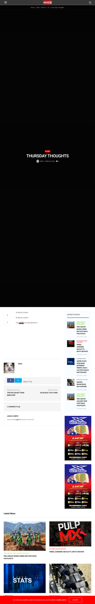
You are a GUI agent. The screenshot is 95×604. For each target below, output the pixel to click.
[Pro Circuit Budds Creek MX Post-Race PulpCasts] (70, 324)
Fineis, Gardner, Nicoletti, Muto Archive (66, 552)
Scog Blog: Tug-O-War (49, 393)
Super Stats (81, 358)
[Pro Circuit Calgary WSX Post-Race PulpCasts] (70, 396)
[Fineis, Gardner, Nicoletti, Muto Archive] (70, 342)
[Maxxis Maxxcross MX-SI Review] (70, 382)
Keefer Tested (82, 379)
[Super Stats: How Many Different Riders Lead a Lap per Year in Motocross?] (70, 361)
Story (47, 151)
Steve (42, 161)
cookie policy (61, 600)
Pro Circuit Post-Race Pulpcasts (81, 323)
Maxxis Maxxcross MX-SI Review (82, 384)
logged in (18, 419)
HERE (21, 322)
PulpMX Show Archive (82, 341)
